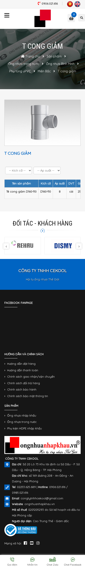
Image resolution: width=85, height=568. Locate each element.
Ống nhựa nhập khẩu (21, 415)
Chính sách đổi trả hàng (23, 383)
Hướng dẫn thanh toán (22, 370)
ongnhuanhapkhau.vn (39, 504)
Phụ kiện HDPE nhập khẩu (24, 428)
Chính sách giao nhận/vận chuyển (31, 376)
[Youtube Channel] (31, 542)
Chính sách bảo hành (21, 389)
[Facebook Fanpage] (25, 542)
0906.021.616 (50, 3)
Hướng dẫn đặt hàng (21, 363)
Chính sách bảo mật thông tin (27, 396)
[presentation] (6, 246)
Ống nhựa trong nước (22, 422)
